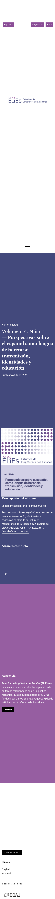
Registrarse (37, 24)
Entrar (49, 24)
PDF (6, 574)
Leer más (8, 709)
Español (6, 873)
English (6, 869)
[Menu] (27, 246)
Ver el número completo (15, 531)
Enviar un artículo (11, 852)
